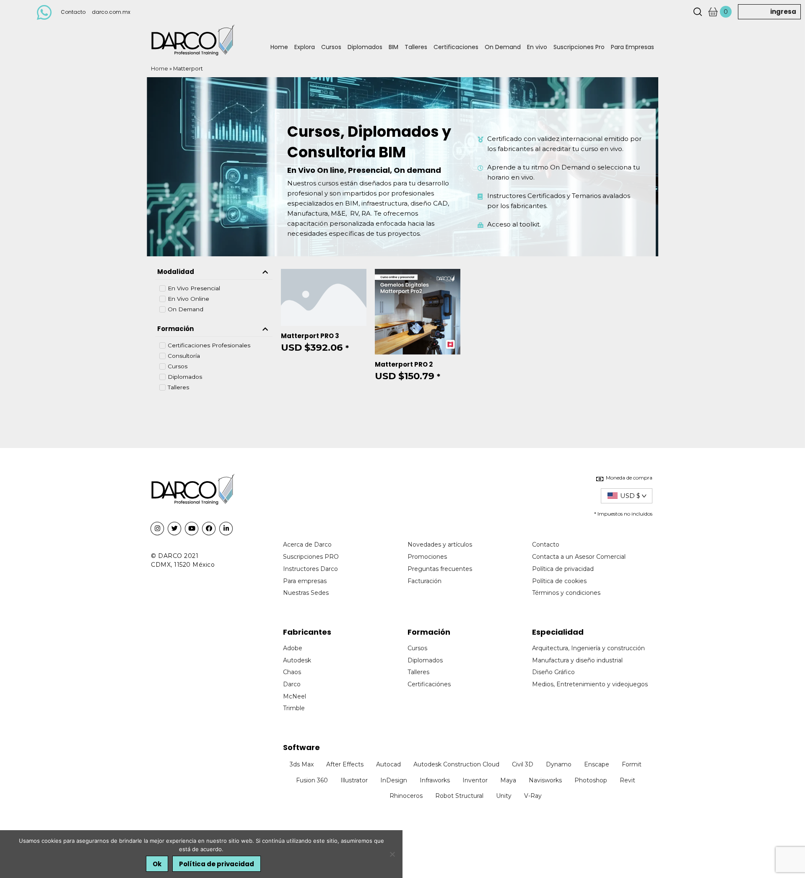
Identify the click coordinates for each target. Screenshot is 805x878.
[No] (392, 854)
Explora (304, 47)
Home (279, 47)
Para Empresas (632, 47)
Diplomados (365, 47)
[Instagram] (157, 528)
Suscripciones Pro (579, 47)
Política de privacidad (216, 864)
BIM (393, 47)
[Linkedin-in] (226, 528)
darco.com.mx (111, 12)
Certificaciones (456, 47)
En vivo (537, 47)
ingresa (783, 11)
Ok (157, 864)
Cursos (331, 47)
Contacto (73, 12)
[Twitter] (174, 528)
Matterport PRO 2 (404, 364)
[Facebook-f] (209, 528)
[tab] (214, 272)
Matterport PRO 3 (310, 335)
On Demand (503, 47)
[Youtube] (191, 528)
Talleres (416, 47)
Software (301, 747)
